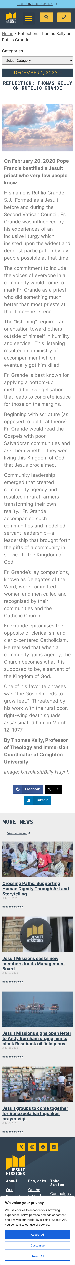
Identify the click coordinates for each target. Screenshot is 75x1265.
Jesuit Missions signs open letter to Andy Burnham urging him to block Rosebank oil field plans (36, 1038)
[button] (29, 18)
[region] (37, 1230)
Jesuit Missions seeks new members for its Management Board (33, 963)
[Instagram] (32, 1147)
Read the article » (12, 906)
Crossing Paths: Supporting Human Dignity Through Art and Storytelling (35, 888)
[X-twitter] (21, 1147)
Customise (38, 1245)
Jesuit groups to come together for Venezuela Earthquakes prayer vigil (35, 1113)
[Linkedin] (54, 1147)
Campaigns (60, 1193)
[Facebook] (43, 1147)
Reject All (37, 1256)
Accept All (37, 1234)
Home (7, 33)
